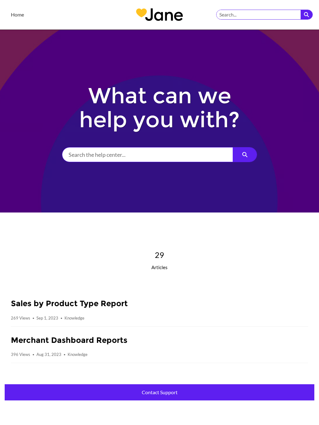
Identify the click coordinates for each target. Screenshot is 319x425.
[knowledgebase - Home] (159, 14)
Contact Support (160, 392)
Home (17, 14)
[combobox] (259, 14)
